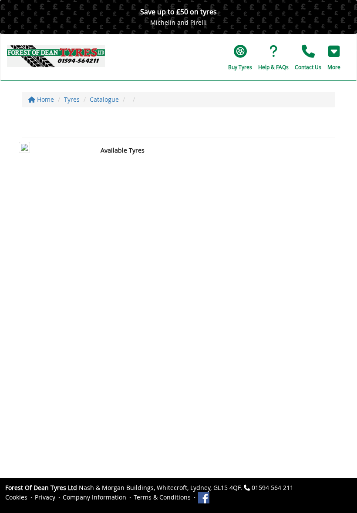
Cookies (16, 497)
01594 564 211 (272, 487)
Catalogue (104, 99)
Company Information (94, 497)
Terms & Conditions (162, 497)
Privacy (45, 497)
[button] (334, 57)
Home (44, 99)
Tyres (72, 99)
